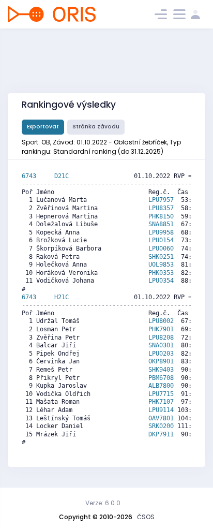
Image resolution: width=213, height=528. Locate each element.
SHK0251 (161, 256)
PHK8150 (161, 216)
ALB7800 (161, 385)
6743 (38, 176)
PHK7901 (161, 329)
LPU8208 (161, 337)
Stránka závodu (95, 126)
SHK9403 (161, 369)
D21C (61, 176)
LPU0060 (161, 248)
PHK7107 (161, 401)
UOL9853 (161, 264)
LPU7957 (161, 199)
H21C (61, 297)
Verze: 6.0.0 (102, 502)
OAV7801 (161, 418)
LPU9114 (161, 410)
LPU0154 (161, 240)
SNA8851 (161, 224)
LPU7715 (161, 394)
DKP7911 (161, 434)
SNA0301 (161, 345)
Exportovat (43, 126)
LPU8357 (161, 208)
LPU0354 (161, 280)
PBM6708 (161, 378)
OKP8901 (161, 361)
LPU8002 (161, 321)
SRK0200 (161, 426)
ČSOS (146, 516)
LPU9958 (161, 232)
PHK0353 (161, 272)
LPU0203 (161, 353)
